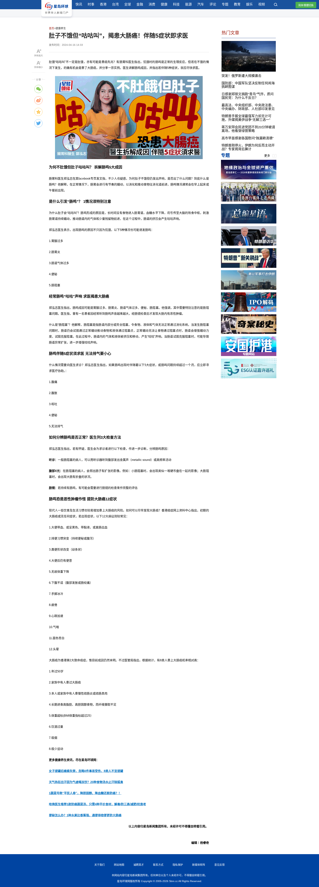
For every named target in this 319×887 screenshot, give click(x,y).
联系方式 (158, 864)
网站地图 (119, 864)
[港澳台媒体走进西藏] (248, 200)
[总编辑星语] (248, 222)
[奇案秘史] (248, 332)
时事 (91, 4)
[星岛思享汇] (248, 178)
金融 (139, 4)
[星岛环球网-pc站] (56, 17)
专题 (225, 4)
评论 (213, 4)
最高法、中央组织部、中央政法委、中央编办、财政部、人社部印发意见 (248, 107)
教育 (237, 4)
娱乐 (249, 4)
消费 (152, 4)
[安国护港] (248, 355)
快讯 (79, 4)
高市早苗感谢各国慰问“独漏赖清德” (248, 138)
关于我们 (99, 864)
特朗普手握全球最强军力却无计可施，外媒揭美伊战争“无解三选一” (246, 118)
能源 (188, 4)
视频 (261, 4)
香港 (103, 4)
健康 (164, 4)
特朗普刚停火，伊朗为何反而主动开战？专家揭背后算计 (248, 147)
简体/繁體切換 (305, 5)
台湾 (115, 4)
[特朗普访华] (248, 244)
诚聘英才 (138, 864)
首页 (51, 28)
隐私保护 (178, 864)
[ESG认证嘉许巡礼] (248, 377)
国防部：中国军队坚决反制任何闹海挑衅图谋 (248, 85)
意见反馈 (219, 864)
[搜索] (276, 5)
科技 (176, 4)
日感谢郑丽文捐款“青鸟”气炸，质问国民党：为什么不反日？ (248, 96)
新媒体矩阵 (198, 864)
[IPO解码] (248, 310)
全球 (127, 4)
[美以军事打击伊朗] (248, 288)
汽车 (200, 4)
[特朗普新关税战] (248, 266)
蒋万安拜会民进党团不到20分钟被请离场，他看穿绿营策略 (248, 129)
